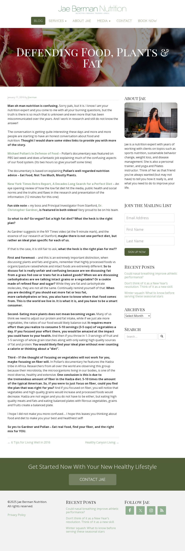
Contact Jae (93, 479)
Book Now (147, 21)
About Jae (82, 21)
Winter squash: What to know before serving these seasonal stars (149, 294)
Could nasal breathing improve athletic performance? (150, 275)
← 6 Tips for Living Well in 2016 (29, 442)
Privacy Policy (17, 515)
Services (57, 21)
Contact (124, 21)
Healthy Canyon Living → (102, 442)
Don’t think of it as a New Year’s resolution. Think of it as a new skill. (148, 285)
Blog (38, 21)
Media (103, 21)
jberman (32, 97)
